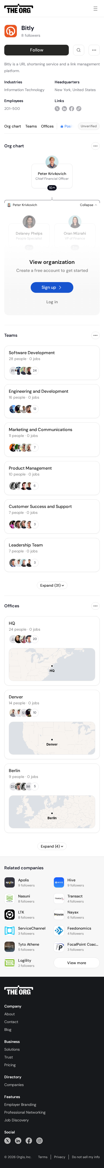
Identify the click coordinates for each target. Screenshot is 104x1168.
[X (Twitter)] (7, 1140)
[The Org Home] (18, 8)
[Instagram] (39, 1140)
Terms (42, 1157)
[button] (52, 176)
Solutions (12, 1049)
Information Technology (24, 89)
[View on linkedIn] (64, 108)
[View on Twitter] (57, 108)
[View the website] (78, 108)
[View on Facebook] (71, 108)
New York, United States (75, 89)
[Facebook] (29, 1140)
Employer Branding (20, 1104)
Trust (8, 1057)
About (9, 1014)
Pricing (10, 1064)
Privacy (59, 1157)
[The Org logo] (18, 990)
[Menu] (95, 8)
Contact (11, 1021)
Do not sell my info (86, 1157)
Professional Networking (25, 1112)
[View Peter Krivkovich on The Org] (52, 162)
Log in (52, 302)
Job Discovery (16, 1120)
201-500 (12, 108)
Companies (14, 1084)
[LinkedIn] (18, 1140)
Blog (7, 1029)
